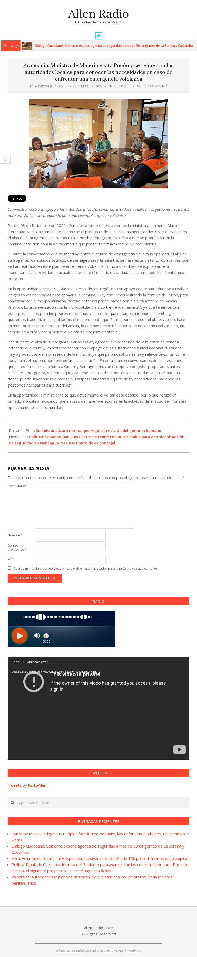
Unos (107, 950)
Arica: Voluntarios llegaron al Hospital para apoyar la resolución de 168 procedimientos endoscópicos (100, 858)
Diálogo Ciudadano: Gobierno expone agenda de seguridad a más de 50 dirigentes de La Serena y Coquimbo (98, 45)
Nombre (15, 535)
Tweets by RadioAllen (27, 785)
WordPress (134, 950)
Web (11, 559)
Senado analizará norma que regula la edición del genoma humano (98, 430)
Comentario (18, 486)
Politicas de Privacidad (70, 950)
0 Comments (157, 86)
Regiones (123, 86)
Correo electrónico (17, 547)
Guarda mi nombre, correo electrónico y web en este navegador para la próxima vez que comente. (85, 568)
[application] (98, 708)
